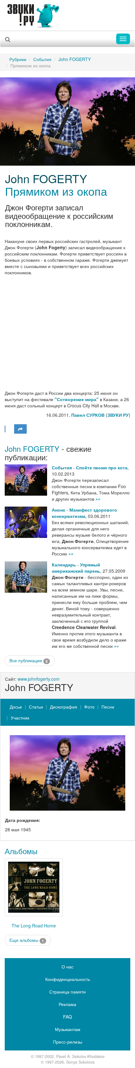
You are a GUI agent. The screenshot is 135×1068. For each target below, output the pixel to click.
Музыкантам (67, 1029)
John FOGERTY (74, 59)
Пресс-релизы (67, 1042)
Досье (16, 707)
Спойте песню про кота (101, 467)
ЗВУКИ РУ (118, 415)
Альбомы (21, 850)
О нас (67, 966)
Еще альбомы (26, 940)
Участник (20, 718)
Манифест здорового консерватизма (84, 513)
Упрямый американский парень (76, 567)
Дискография (63, 707)
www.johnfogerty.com (39, 679)
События (42, 59)
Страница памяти (67, 991)
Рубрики (17, 59)
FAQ (67, 1017)
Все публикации (28, 660)
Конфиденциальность (67, 979)
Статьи (36, 707)
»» (97, 499)
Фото (89, 707)
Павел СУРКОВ (88, 415)
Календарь (64, 564)
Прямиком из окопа (56, 191)
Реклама (67, 1004)
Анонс (58, 510)
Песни (107, 707)
